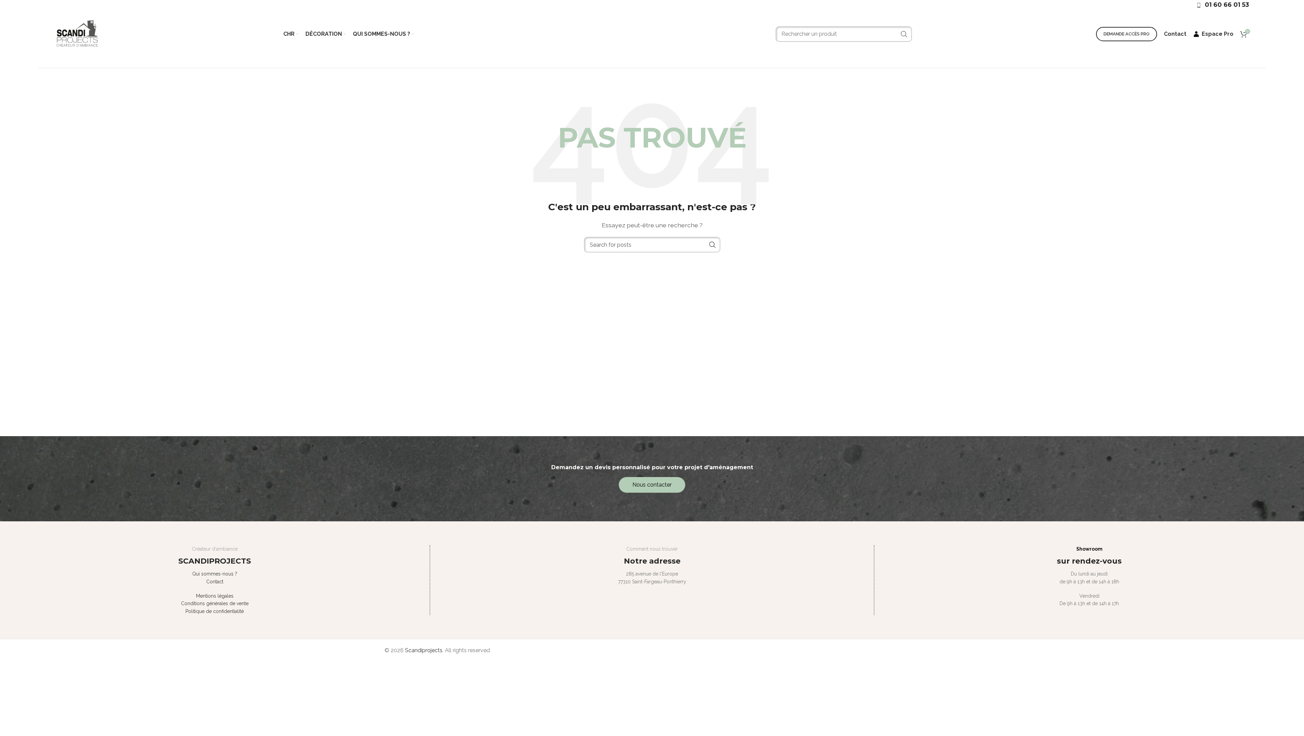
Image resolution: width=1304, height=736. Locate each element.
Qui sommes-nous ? (214, 574)
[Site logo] (77, 33)
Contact (214, 581)
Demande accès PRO (1127, 33)
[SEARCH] (904, 34)
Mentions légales (215, 596)
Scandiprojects (424, 650)
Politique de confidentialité (214, 611)
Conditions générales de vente (215, 603)
